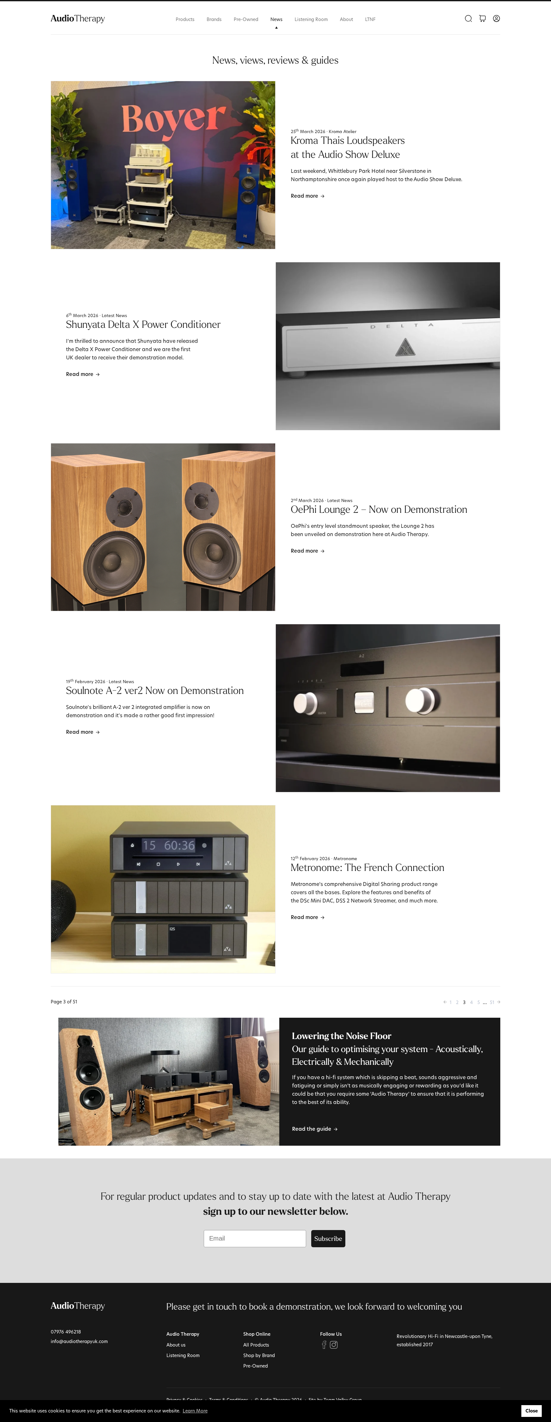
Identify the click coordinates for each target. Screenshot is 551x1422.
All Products (256, 1345)
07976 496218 (66, 1332)
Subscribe (328, 1238)
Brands (214, 19)
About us (176, 1345)
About (346, 19)
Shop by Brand (259, 1355)
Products (185, 19)
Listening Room (311, 19)
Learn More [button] (195, 1411)
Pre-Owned (246, 19)
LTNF (370, 19)
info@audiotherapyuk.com (79, 1341)
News (276, 19)
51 (492, 1002)
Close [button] (531, 1411)
